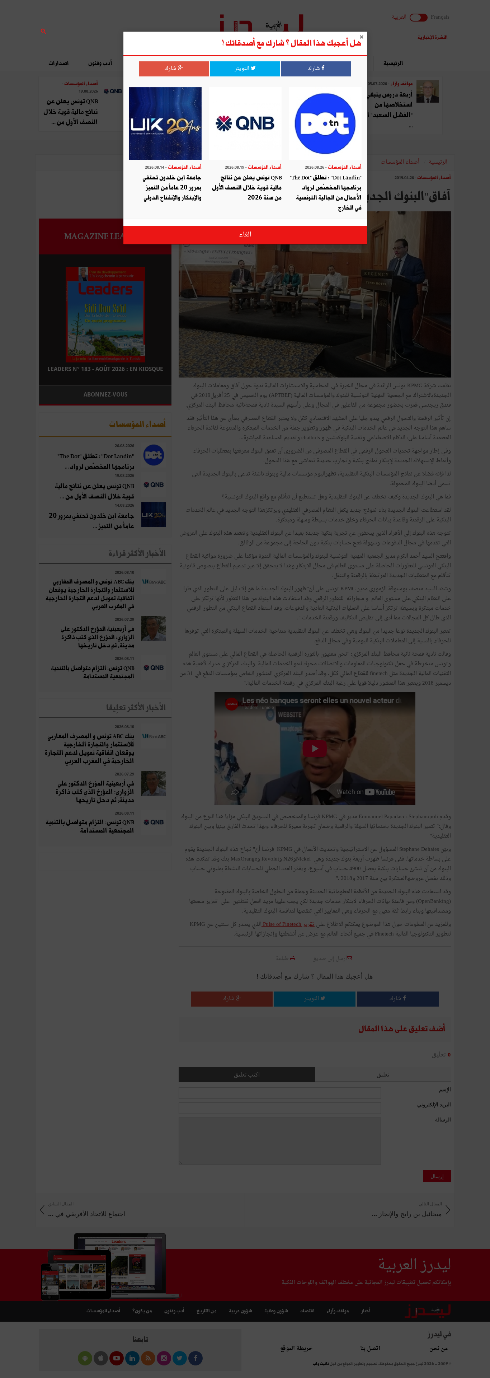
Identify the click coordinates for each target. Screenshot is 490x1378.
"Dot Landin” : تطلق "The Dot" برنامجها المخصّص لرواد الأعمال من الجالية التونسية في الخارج (326, 193)
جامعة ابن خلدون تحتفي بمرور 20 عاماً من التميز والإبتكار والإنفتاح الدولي (172, 188)
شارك (314, 69)
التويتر (243, 69)
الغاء (245, 235)
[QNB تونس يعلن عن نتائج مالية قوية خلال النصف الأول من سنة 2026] (245, 124)
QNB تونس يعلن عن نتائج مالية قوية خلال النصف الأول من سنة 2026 (247, 188)
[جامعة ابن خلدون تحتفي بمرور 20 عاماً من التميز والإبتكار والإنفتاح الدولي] (165, 124)
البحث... (167, 24)
